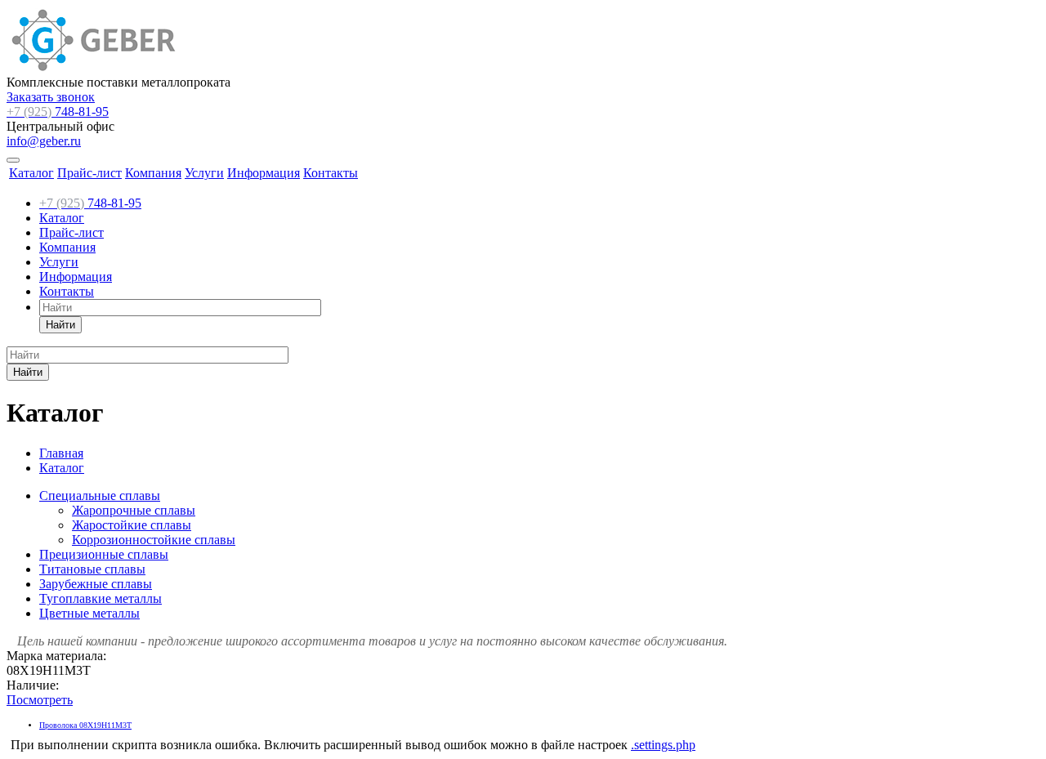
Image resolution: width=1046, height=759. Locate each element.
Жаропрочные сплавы (133, 510)
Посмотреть (40, 700)
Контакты (330, 173)
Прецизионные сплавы (103, 554)
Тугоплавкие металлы (100, 598)
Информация (263, 173)
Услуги (204, 173)
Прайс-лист (89, 173)
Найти (60, 325)
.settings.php (663, 745)
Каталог (31, 173)
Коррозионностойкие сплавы (153, 540)
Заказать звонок (51, 97)
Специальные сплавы (99, 495)
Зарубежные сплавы (95, 584)
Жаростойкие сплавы (131, 525)
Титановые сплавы (92, 569)
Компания (153, 173)
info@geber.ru (44, 141)
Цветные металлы (89, 613)
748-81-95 (58, 111)
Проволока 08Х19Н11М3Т (85, 725)
